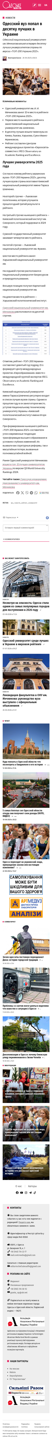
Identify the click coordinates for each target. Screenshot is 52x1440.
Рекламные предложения (22, 1285)
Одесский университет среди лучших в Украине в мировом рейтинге (26, 642)
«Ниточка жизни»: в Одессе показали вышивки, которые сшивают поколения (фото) (25, 1094)
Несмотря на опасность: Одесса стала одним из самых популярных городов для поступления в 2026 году (26, 606)
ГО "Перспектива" (18, 1379)
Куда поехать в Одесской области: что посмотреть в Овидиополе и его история (23, 763)
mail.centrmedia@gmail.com (22, 1255)
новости (17, 503)
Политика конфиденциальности (10, 1425)
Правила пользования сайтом (41, 1425)
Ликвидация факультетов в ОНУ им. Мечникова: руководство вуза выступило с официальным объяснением (25, 700)
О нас (18, 1186)
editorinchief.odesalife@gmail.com (25, 1266)
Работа (13, 1372)
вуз (12, 503)
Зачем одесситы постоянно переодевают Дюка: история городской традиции (23, 958)
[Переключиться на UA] (46, 5)
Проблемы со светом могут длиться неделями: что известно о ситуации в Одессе (26, 1007)
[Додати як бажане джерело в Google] (44, 492)
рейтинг (24, 503)
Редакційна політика (25, 1425)
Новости (10, 17)
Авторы (32, 1186)
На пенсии (14, 1368)
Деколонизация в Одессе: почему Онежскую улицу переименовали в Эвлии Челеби (25, 1056)
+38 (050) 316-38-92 (18, 1289)
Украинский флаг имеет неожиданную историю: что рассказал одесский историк (24, 1171)
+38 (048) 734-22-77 (18, 1251)
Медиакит (14, 1281)
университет (32, 503)
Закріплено (34, 5)
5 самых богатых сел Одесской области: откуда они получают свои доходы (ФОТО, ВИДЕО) (23, 813)
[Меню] (40, 5)
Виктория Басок (14, 58)
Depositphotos (16, 1375)
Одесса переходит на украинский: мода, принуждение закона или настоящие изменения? (23, 865)
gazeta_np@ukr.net (18, 1292)
